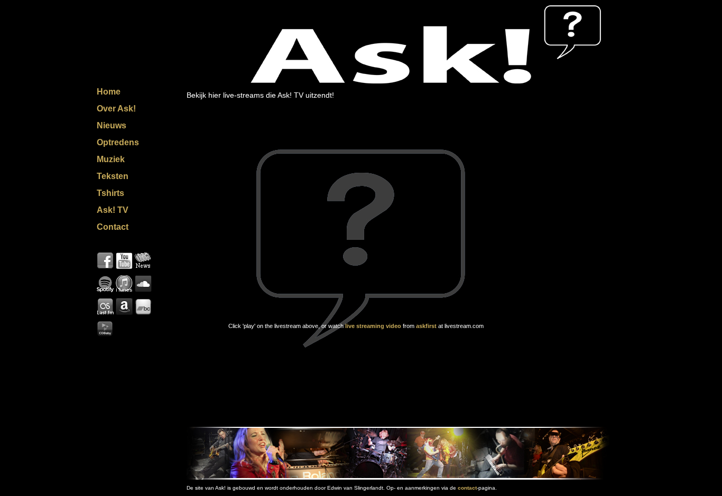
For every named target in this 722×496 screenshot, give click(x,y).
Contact (112, 226)
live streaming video (373, 326)
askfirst (427, 326)
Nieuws (111, 125)
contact (467, 488)
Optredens (118, 142)
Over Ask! (116, 108)
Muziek (111, 159)
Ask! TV (112, 209)
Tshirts (110, 193)
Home (109, 91)
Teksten (112, 176)
